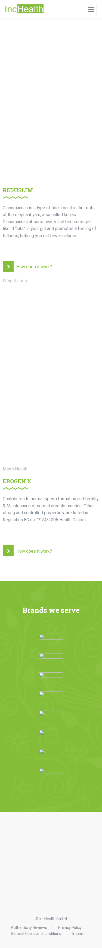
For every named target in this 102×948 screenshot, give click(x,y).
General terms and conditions (36, 933)
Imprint (78, 933)
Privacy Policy (70, 927)
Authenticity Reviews (29, 927)
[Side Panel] (91, 9)
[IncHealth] (24, 9)
